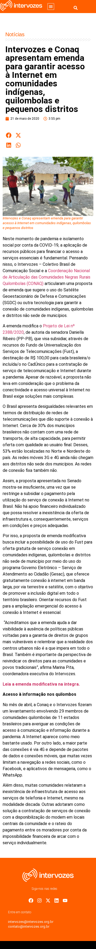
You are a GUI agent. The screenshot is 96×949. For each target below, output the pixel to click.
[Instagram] (39, 900)
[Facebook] (31, 900)
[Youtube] (65, 900)
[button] (50, 6)
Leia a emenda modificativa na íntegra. (41, 684)
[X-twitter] (48, 900)
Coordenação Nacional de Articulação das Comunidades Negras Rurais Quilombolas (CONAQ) (46, 277)
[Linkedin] (56, 900)
